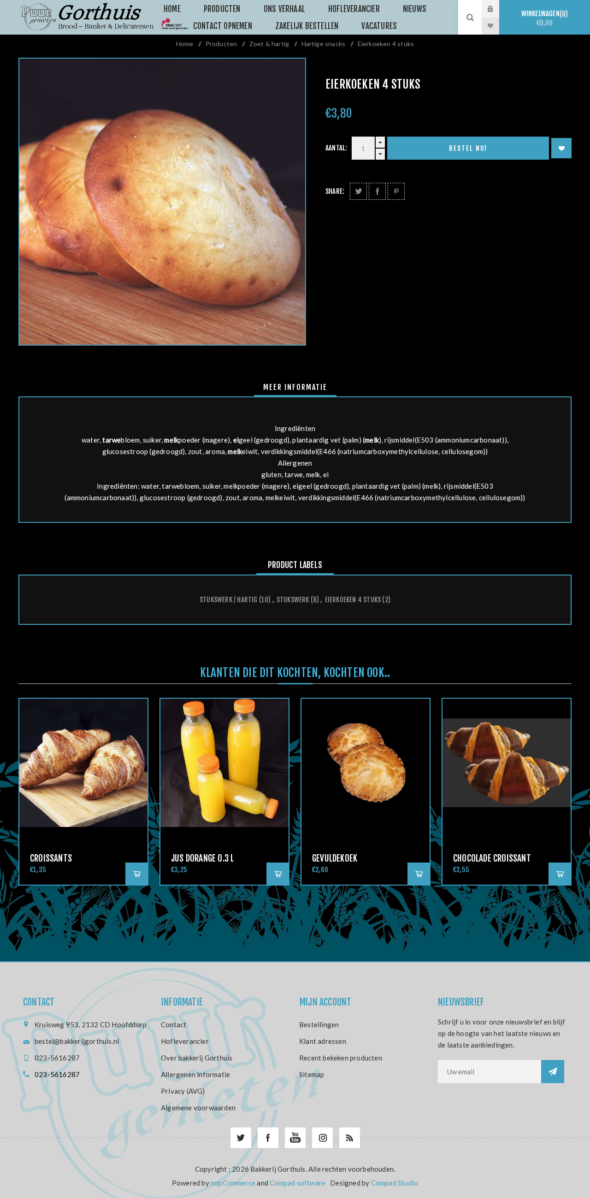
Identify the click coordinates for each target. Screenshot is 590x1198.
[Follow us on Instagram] (322, 1138)
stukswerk (293, 599)
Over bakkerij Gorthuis (196, 1058)
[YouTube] (295, 1138)
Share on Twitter (358, 191)
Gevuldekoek (334, 858)
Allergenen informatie (195, 1074)
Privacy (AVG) (183, 1091)
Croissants (51, 858)
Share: (334, 191)
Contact (173, 1024)
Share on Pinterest (396, 191)
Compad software (297, 1183)
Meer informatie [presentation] (295, 387)
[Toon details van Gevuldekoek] (365, 763)
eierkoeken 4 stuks (353, 599)
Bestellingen (319, 1024)
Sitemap (311, 1074)
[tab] (295, 387)
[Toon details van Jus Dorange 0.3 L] (224, 763)
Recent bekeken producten (340, 1058)
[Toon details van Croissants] (83, 763)
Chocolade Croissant (492, 858)
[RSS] (349, 1138)
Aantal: (336, 148)
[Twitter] (241, 1138)
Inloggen (497, 9)
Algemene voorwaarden (198, 1107)
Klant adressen (322, 1041)
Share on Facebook (377, 191)
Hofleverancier (185, 1041)
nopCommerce (233, 1183)
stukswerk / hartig (229, 599)
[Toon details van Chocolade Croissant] (506, 763)
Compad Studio (395, 1183)
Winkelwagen (543, 18)
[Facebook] (268, 1138)
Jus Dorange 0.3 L (202, 858)
